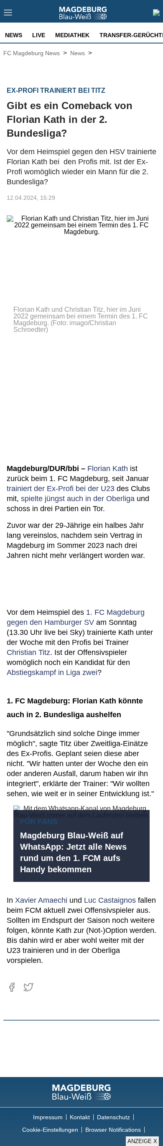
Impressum (48, 1117)
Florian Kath (107, 468)
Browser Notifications (113, 1130)
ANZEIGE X (142, 1141)
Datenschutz (113, 1117)
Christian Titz (28, 652)
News (13, 35)
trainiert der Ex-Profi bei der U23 (61, 488)
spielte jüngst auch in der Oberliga (78, 498)
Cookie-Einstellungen (50, 1130)
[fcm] (81, 1092)
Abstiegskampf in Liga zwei (52, 672)
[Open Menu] (8, 14)
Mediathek (72, 35)
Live (38, 35)
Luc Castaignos (110, 900)
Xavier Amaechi (41, 900)
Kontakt (80, 1117)
